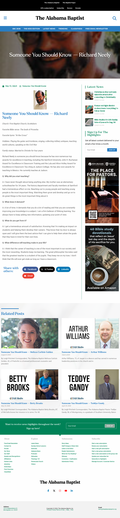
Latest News (49, 29)
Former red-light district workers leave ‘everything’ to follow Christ (106, 108)
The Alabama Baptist (51, 3)
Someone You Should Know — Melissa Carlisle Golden (27, 352)
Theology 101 (35, 459)
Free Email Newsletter (96, 29)
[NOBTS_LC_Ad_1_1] (102, 190)
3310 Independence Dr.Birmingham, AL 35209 (11, 509)
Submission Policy (67, 461)
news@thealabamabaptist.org (107, 509)
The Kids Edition (32, 29)
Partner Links (8, 461)
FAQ (72, 510)
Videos (33, 464)
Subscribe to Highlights (99, 459)
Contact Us (7, 446)
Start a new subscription (99, 443)
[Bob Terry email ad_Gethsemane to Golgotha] (102, 258)
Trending (63, 29)
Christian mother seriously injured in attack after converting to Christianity (105, 94)
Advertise (7, 464)
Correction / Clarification (69, 459)
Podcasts (34, 454)
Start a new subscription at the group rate (105, 454)
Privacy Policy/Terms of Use (55, 510)
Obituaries (34, 456)
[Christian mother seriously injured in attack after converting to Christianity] (89, 96)
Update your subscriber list (100, 456)
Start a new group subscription (101, 451)
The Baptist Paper (69, 3)
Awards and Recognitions (12, 456)
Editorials (34, 448)
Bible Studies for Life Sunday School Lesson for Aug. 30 (106, 121)
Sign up (112, 150)
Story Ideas (65, 443)
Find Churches (8, 469)
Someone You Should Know (34, 86)
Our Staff (7, 454)
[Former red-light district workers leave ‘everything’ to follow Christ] (89, 110)
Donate (6, 448)
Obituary (64, 456)
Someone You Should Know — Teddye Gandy (83, 403)
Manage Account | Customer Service (103, 461)
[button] (114, 18)
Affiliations (7, 459)
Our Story (7, 451)
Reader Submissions (68, 451)
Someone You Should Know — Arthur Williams (84, 352)
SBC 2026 (16, 29)
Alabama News (35, 451)
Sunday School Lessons (38, 446)
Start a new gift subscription (100, 448)
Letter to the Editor (67, 448)
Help (67, 510)
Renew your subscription (99, 446)
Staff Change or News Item (70, 446)
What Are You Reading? (69, 454)
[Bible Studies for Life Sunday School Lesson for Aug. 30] (89, 122)
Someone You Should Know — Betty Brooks (22, 403)
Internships (7, 467)
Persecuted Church (37, 461)
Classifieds (76, 29)
